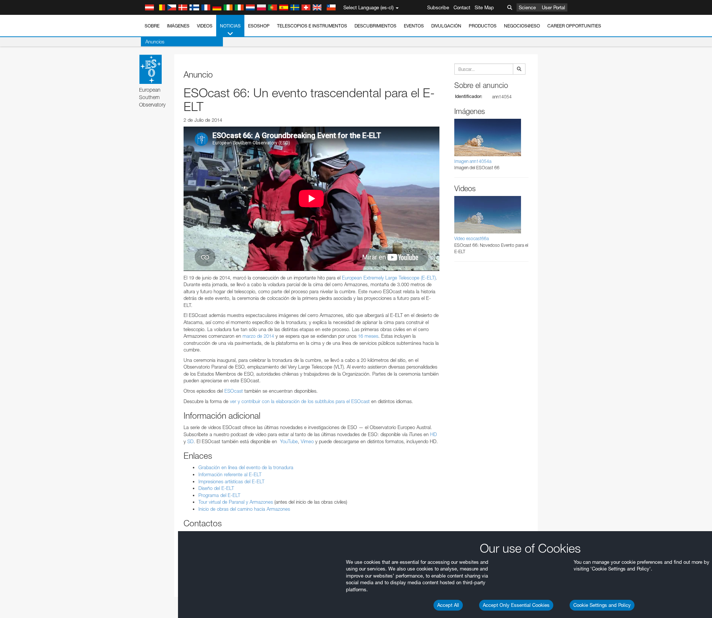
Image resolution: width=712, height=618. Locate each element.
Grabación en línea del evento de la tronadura (245, 467)
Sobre (152, 26)
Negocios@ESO (522, 26)
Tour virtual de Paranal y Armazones (235, 502)
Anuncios (154, 42)
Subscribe (438, 7)
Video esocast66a (471, 238)
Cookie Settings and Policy (602, 605)
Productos (483, 26)
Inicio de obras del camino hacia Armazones (244, 509)
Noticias (230, 26)
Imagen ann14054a (472, 161)
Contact (462, 7)
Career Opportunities (574, 26)
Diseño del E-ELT (216, 488)
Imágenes (178, 26)
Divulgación (446, 26)
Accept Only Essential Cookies (516, 605)
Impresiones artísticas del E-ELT (231, 481)
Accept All (448, 605)
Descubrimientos (375, 26)
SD (190, 441)
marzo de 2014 (258, 336)
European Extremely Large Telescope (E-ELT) (389, 278)
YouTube (289, 441)
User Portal (553, 7)
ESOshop (259, 26)
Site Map (484, 7)
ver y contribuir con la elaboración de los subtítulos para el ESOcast (300, 401)
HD (433, 434)
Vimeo (307, 441)
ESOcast (233, 391)
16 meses (368, 336)
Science (527, 7)
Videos (204, 26)
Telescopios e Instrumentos (312, 26)
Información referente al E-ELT (229, 474)
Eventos (414, 26)
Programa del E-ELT (219, 495)
